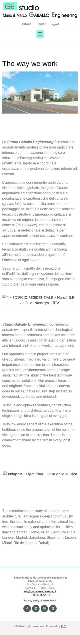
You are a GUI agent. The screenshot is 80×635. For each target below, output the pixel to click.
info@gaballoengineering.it (40, 591)
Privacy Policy (31, 600)
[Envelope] (44, 608)
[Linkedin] (36, 608)
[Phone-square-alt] (53, 608)
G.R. (63, 626)
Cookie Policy (48, 600)
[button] (40, 34)
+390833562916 (40, 594)
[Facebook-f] (27, 608)
